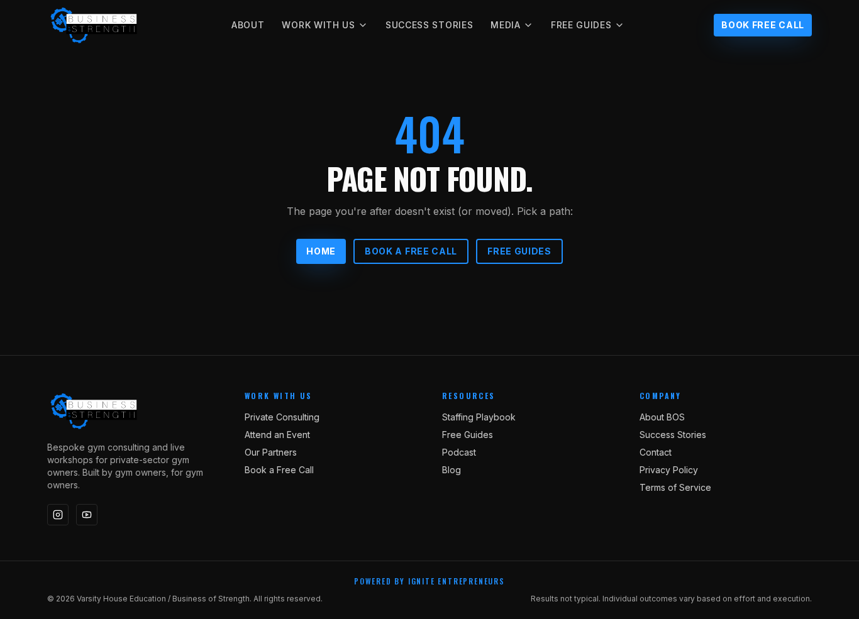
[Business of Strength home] (94, 25)
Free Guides (581, 24)
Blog (451, 469)
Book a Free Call (411, 251)
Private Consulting (282, 417)
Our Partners (271, 452)
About (248, 24)
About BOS (662, 417)
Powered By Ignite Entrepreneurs (429, 581)
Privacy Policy (669, 469)
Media (505, 24)
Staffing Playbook (479, 417)
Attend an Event (277, 434)
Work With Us (318, 24)
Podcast (459, 452)
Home (321, 251)
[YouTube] (86, 514)
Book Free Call (762, 24)
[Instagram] (58, 514)
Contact (656, 452)
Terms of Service (675, 487)
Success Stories (429, 24)
